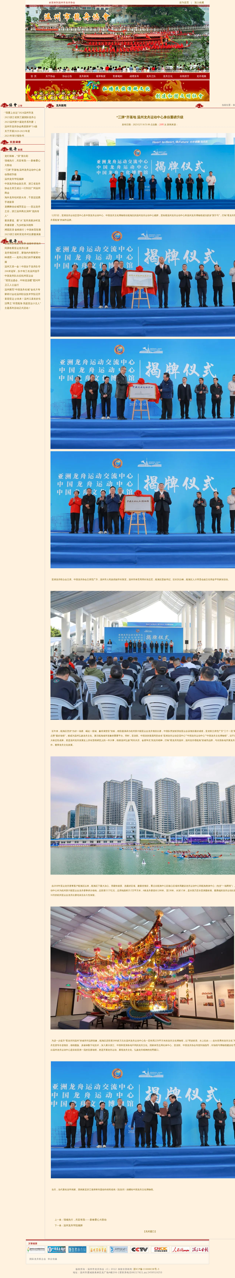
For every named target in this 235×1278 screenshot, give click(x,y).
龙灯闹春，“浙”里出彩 (16, 156)
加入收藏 (199, 2)
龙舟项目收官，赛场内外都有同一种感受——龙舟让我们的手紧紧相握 (22, 257)
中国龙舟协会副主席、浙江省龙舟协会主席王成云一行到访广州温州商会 (22, 188)
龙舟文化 (168, 76)
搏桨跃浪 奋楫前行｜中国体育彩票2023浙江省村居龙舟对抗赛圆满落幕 (23, 234)
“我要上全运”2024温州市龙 (19, 112)
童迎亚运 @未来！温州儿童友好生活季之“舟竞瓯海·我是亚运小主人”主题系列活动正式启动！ (23, 303)
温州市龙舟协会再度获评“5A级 (21, 126)
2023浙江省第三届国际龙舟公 (20, 117)
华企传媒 (52, 1259)
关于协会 (50, 76)
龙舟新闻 (84, 76)
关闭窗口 (150, 1231)
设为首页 (184, 2)
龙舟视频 (201, 76)
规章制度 (101, 76)
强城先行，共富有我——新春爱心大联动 (85, 1219)
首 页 (34, 76)
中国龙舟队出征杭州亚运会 (19, 275)
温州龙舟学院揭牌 (14, 179)
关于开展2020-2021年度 (17, 131)
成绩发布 (134, 76)
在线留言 (184, 76)
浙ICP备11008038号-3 (146, 1269)
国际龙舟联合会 (37, 1259)
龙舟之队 (151, 76)
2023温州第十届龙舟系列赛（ (20, 122)
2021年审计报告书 (14, 135)
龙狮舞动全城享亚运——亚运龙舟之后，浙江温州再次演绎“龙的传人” (22, 211)
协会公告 (67, 76)
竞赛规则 (117, 76)
